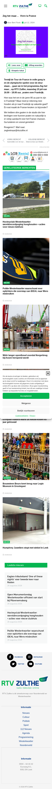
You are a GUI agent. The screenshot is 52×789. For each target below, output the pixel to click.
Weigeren (26, 403)
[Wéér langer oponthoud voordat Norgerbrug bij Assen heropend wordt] (26, 328)
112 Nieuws (26, 729)
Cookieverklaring (21, 416)
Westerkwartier (26, 741)
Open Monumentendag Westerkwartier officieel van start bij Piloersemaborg (25, 597)
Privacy (32, 416)
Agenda (7, 478)
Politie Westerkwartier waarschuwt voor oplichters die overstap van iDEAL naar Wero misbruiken (25, 291)
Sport (26, 725)
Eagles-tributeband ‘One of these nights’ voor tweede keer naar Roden (25, 579)
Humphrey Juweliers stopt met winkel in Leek (25, 548)
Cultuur (26, 717)
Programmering (26, 737)
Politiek (26, 721)
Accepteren (26, 395)
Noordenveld (26, 745)
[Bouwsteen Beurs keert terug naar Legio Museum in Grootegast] (26, 456)
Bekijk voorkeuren (26, 410)
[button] (48, 373)
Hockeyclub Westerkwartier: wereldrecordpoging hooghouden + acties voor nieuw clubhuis (24, 224)
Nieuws (6, 216)
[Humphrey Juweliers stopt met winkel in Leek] (26, 520)
